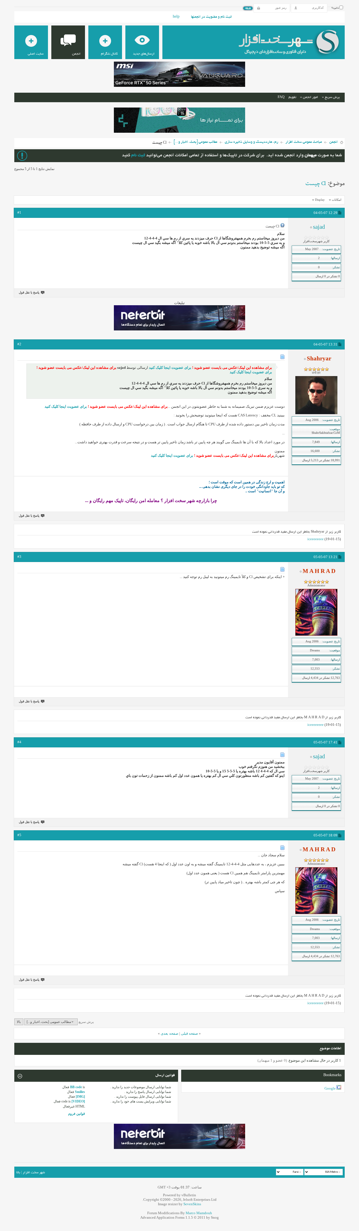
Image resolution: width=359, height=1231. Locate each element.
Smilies (80, 1092)
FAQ (281, 97)
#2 (19, 344)
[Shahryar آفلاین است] (316, 413)
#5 (19, 835)
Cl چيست (315, 183)
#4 (19, 742)
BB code (76, 1087)
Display (320, 199)
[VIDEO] (78, 1101)
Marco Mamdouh (199, 1213)
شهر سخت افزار (34, 1172)
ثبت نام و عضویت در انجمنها (211, 17)
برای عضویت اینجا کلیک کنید (169, 367)
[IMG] (80, 1097)
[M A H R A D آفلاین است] (316, 634)
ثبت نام (138, 155)
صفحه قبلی (189, 1033)
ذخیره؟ (335, 8)
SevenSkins (192, 1204)
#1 (19, 212)
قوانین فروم (76, 1114)
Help (176, 17)
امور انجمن (310, 97)
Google (330, 1088)
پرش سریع (332, 97)
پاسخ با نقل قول (29, 292)
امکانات (336, 199)
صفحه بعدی (169, 1033)
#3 (19, 556)
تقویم (292, 97)
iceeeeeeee (315, 539)
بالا (19, 1022)
